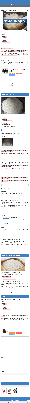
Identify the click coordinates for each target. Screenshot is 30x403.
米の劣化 (11, 86)
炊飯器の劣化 (12, 82)
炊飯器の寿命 (13, 84)
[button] (28, 380)
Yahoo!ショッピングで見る (12, 334)
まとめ (10, 89)
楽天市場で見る (19, 73)
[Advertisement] (15, 347)
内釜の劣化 (12, 83)
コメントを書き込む (15, 373)
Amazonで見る (12, 73)
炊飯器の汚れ (12, 85)
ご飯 (2, 357)
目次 (14, 79)
